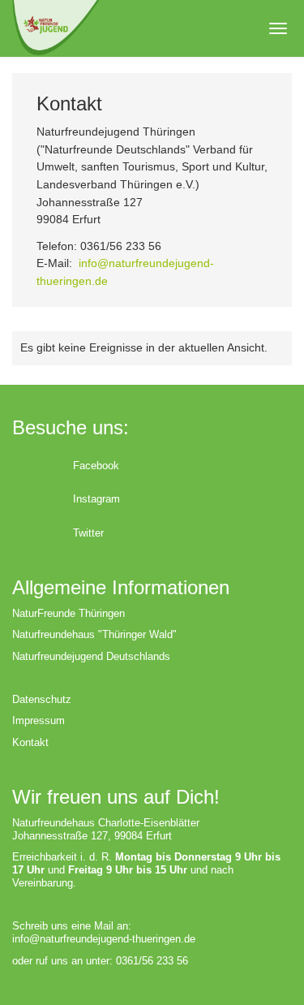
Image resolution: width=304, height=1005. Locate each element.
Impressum (38, 720)
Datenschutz (41, 699)
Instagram (96, 499)
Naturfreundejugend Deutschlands (91, 656)
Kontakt (30, 742)
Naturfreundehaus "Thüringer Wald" (94, 634)
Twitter (88, 533)
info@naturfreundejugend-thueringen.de (103, 939)
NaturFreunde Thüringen (68, 613)
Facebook (96, 465)
